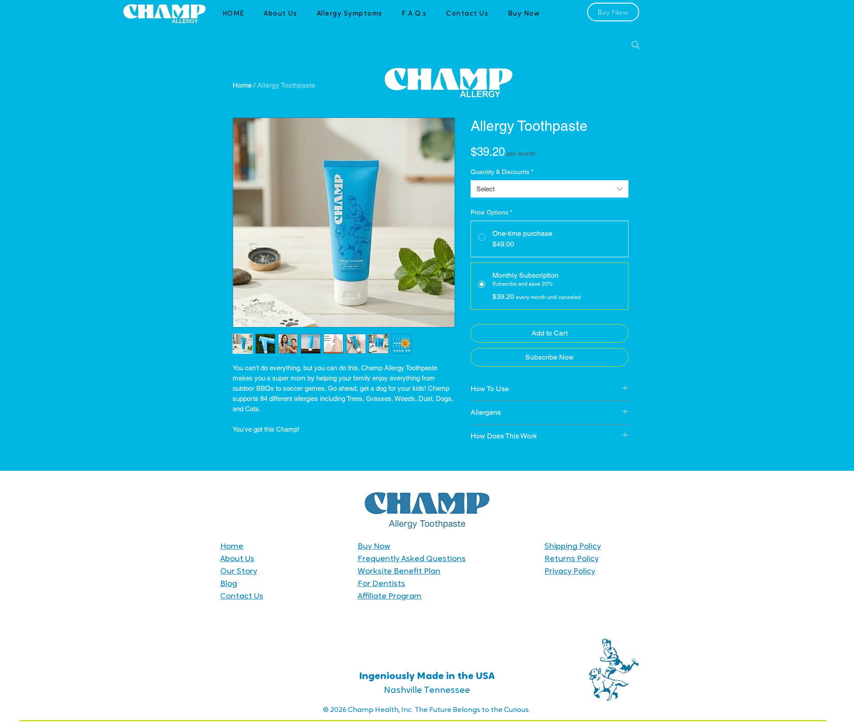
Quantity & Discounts (502, 171)
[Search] (635, 45)
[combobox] (549, 189)
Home (242, 85)
